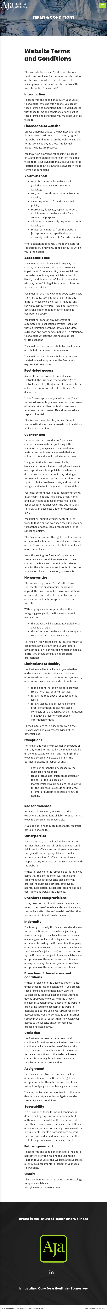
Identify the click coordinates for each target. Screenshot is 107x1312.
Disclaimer (89, 1308)
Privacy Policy (99, 1308)
